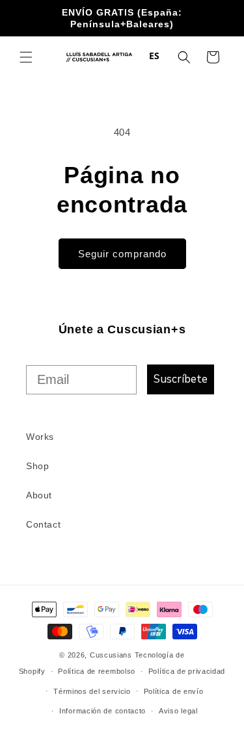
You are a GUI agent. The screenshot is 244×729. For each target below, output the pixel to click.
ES (154, 55)
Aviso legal (178, 711)
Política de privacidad (186, 671)
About (39, 495)
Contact (43, 524)
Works (40, 436)
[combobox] (154, 56)
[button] (26, 57)
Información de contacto (102, 711)
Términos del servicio (92, 691)
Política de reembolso (96, 671)
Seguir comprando (122, 253)
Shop (37, 466)
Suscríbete (181, 379)
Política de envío (174, 691)
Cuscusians (111, 655)
